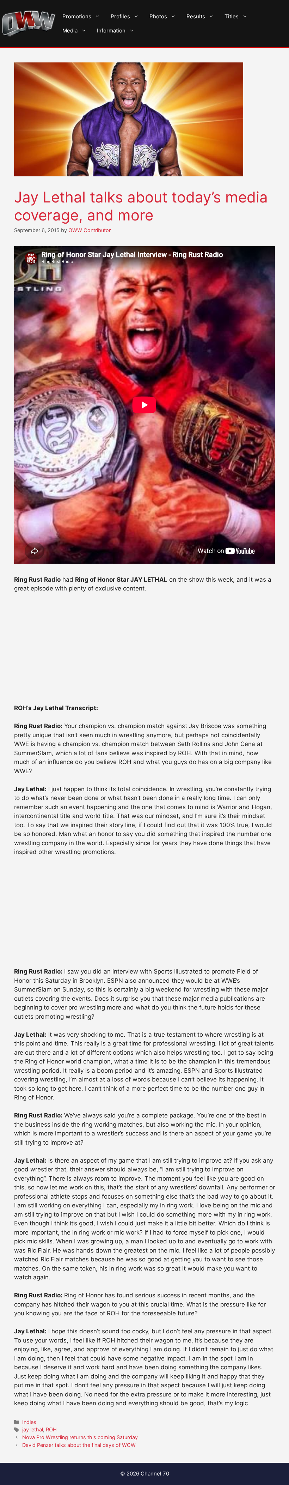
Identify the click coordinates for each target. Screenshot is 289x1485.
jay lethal (32, 1429)
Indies (29, 1422)
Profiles (120, 16)
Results (195, 16)
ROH (51, 1429)
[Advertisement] (144, 651)
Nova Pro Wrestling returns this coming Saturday (80, 1437)
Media (70, 30)
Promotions (76, 16)
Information (111, 30)
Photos (158, 16)
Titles (232, 16)
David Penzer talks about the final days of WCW (79, 1445)
